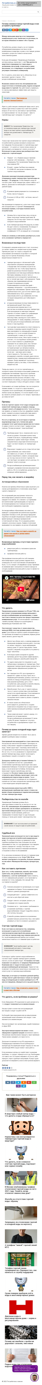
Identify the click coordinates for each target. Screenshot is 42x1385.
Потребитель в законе (11, 3)
